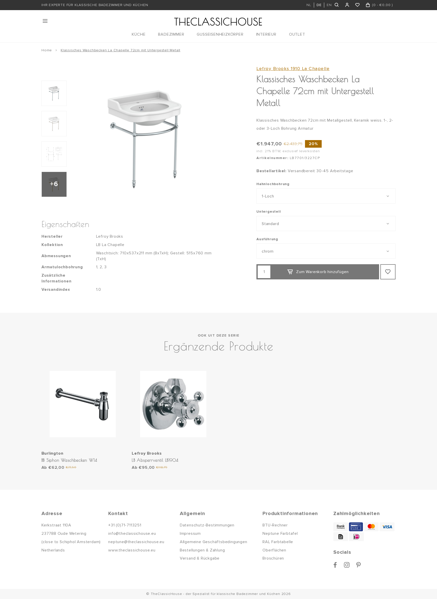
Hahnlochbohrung (273, 184)
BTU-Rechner (275, 525)
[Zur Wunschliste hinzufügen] (388, 271)
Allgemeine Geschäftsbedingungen (213, 541)
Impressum (190, 533)
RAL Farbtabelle (278, 541)
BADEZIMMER (171, 34)
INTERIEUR (266, 34)
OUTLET (297, 34)
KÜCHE (138, 34)
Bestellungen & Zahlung (202, 550)
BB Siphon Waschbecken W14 (69, 460)
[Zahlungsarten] (340, 526)
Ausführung (267, 239)
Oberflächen (274, 550)
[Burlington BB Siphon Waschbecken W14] (82, 404)
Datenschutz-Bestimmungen (207, 525)
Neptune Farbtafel (280, 533)
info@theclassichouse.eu (132, 533)
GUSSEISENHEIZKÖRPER (220, 34)
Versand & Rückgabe (200, 558)
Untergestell (268, 211)
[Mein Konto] (347, 5)
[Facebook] (335, 565)
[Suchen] (337, 5)
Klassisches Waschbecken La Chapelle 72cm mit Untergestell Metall (120, 50)
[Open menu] (45, 21)
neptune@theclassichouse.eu (136, 541)
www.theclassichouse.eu (132, 550)
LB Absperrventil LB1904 (155, 460)
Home (46, 50)
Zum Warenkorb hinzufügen (322, 271)
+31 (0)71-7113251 (124, 525)
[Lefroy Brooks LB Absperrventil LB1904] (173, 404)
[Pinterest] (358, 565)
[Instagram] (347, 565)
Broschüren (273, 558)
